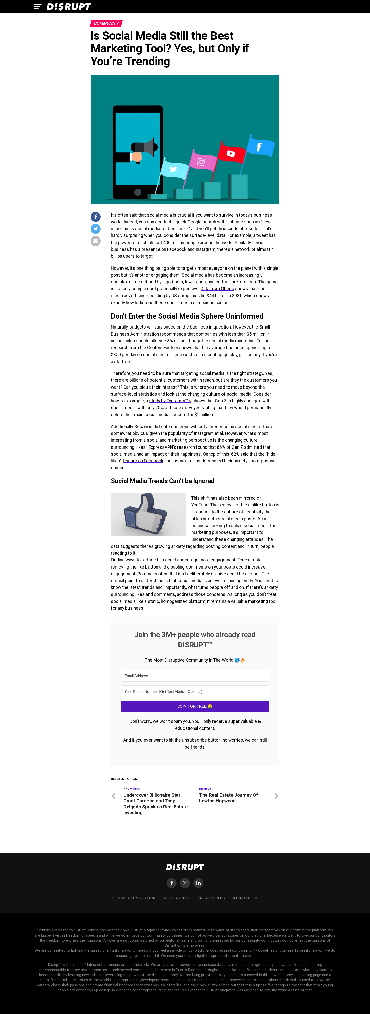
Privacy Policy (212, 898)
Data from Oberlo (217, 288)
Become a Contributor (133, 898)
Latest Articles (177, 898)
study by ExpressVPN (170, 400)
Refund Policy (245, 898)
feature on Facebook (143, 460)
